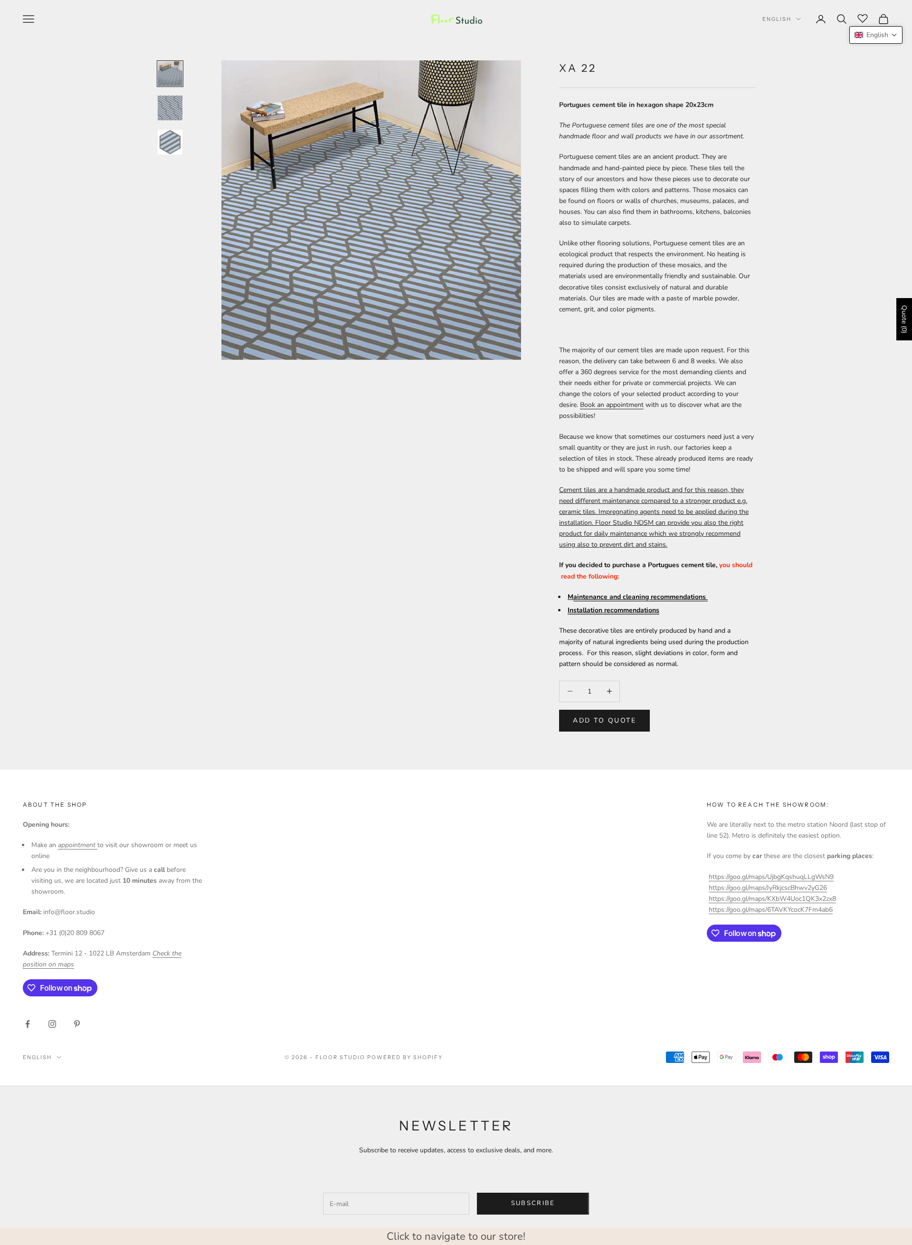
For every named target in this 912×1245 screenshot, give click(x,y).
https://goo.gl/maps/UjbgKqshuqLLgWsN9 (771, 876)
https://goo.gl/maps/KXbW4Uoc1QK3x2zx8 (772, 898)
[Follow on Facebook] (27, 1024)
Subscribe (533, 1203)
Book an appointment (612, 404)
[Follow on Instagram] (52, 1024)
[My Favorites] (862, 17)
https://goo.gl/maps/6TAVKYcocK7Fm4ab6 (771, 909)
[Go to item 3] (170, 142)
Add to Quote (604, 720)
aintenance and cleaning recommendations (640, 596)
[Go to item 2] (170, 108)
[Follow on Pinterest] (77, 1024)
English (776, 19)
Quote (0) (904, 319)
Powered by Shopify (405, 1057)
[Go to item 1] (170, 73)
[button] (876, 35)
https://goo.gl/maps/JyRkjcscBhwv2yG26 (768, 887)
